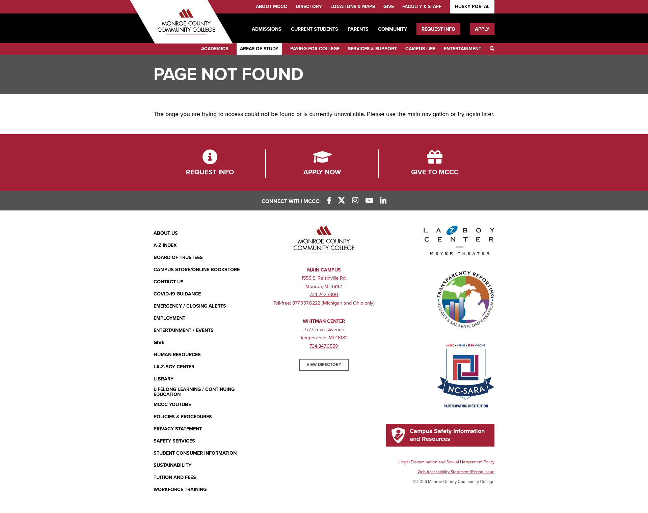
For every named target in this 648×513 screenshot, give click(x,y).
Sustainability (172, 465)
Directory (309, 6)
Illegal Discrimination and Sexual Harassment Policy (446, 462)
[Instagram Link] (355, 201)
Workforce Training (180, 489)
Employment (169, 318)
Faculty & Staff (421, 6)
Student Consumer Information (195, 453)
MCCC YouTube (172, 404)
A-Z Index (165, 245)
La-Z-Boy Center (174, 367)
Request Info (438, 29)
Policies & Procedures (183, 417)
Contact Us (169, 282)
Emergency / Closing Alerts (190, 306)
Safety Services (174, 441)
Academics (214, 49)
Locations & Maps (352, 6)
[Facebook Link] (329, 201)
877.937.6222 (306, 303)
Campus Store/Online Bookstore (197, 270)
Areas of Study (259, 49)
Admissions (266, 29)
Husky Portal (472, 6)
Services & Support (372, 49)
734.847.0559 (323, 346)
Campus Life (420, 49)
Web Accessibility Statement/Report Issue (455, 472)
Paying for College (315, 49)
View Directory (323, 364)
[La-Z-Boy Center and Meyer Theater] (459, 241)
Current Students (314, 29)
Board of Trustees (178, 257)
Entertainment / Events (184, 330)
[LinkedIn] (383, 201)
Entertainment (462, 49)
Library (163, 379)
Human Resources (177, 355)
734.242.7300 (323, 294)
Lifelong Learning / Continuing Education (194, 392)
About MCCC (271, 6)
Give (388, 6)
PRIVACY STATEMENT (178, 429)
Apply (482, 29)
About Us (166, 233)
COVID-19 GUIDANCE (177, 294)
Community (392, 29)
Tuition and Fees (175, 477)
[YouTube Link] (369, 201)
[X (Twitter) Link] (341, 201)
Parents (358, 29)
